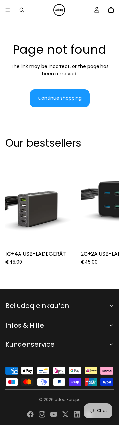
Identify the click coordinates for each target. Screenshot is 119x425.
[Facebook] (30, 414)
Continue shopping (60, 98)
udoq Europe (67, 399)
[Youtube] (54, 414)
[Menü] (7, 10)
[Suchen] (22, 10)
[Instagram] (42, 414)
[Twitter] (65, 414)
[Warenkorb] (111, 10)
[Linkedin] (77, 414)
